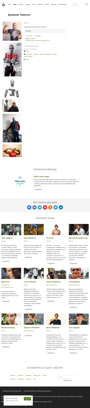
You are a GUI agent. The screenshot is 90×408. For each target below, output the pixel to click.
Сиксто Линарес (30, 282)
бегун (41, 54)
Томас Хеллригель (53, 282)
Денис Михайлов (52, 328)
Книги (34, 4)
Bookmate (21, 379)
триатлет (36, 54)
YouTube (28, 379)
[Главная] (4, 4)
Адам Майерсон (30, 238)
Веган (26, 23)
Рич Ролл (49, 238)
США (27, 59)
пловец (54, 54)
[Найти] (87, 4)
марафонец (47, 54)
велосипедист (28, 56)
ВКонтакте (37, 375)
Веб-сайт (29, 36)
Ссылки (28, 31)
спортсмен (29, 54)
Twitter (45, 375)
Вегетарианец (51, 285)
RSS (34, 379)
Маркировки (62, 4)
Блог (9, 4)
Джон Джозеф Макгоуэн (78, 238)
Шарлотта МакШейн (31, 328)
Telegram (12, 375)
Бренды (27, 4)
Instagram (38, 36)
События (54, 4)
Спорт (28, 51)
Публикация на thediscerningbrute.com (38, 40)
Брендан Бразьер (8, 328)
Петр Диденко (74, 282)
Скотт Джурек (74, 328)
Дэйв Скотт (5, 282)
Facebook (20, 375)
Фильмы (40, 4)
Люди (15, 4)
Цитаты (21, 4)
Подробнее (38, 189)
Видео (47, 4)
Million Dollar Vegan (41, 177)
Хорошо (27, 399)
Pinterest (12, 379)
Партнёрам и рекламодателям (11, 391)
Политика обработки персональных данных (37, 391)
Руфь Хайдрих (6, 238)
